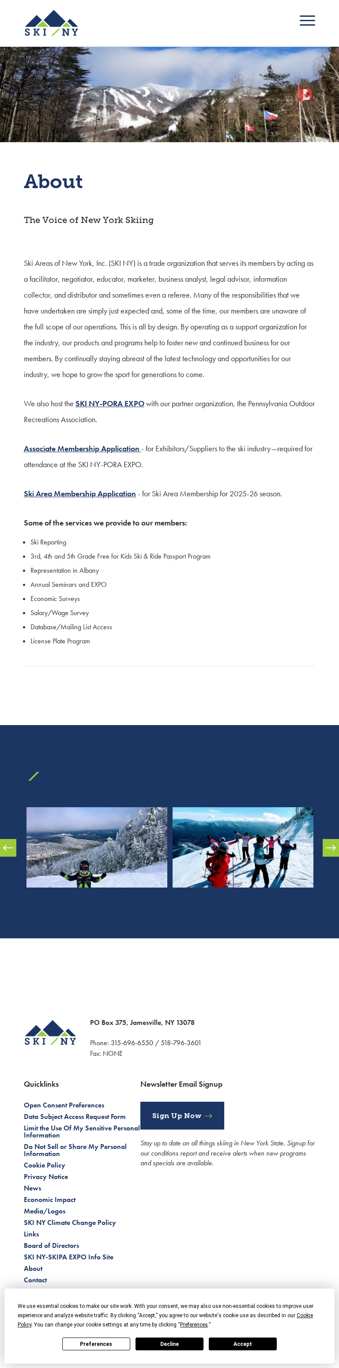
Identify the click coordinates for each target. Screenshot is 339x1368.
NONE (113, 1053)
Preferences (96, 1344)
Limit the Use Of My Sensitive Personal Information (82, 1131)
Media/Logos (44, 1211)
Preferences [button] (194, 1325)
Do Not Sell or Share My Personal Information (75, 1150)
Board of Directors (51, 1245)
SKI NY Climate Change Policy (70, 1222)
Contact (35, 1280)
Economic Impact (49, 1199)
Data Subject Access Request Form (75, 1116)
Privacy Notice (46, 1176)
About (33, 1268)
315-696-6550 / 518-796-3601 (156, 1042)
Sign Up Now (177, 1115)
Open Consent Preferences (64, 1105)
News (32, 1188)
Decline (169, 1344)
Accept (243, 1344)
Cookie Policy (44, 1165)
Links (31, 1234)
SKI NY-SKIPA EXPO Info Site (68, 1257)
